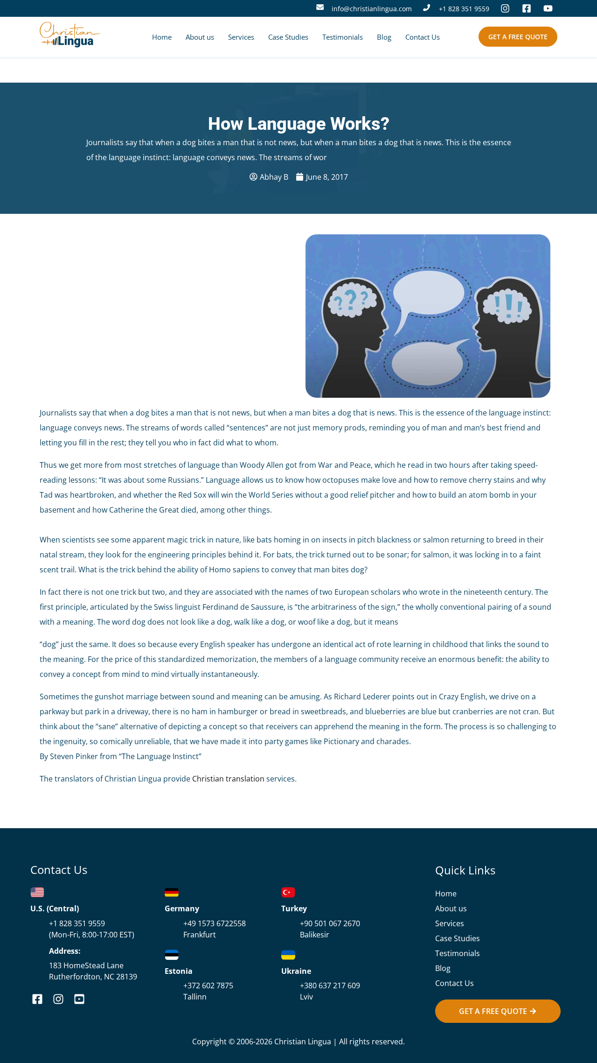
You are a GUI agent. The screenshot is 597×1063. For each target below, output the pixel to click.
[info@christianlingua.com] (320, 7)
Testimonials (342, 37)
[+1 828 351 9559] (426, 7)
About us (200, 37)
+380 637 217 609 (330, 985)
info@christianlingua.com (372, 8)
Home (162, 37)
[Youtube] (550, 8)
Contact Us (422, 37)
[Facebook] (529, 8)
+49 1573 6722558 (214, 923)
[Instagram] (507, 8)
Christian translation (228, 779)
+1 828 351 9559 (464, 8)
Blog (384, 37)
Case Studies (288, 37)
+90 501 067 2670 (330, 923)
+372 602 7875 (208, 985)
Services (241, 37)
